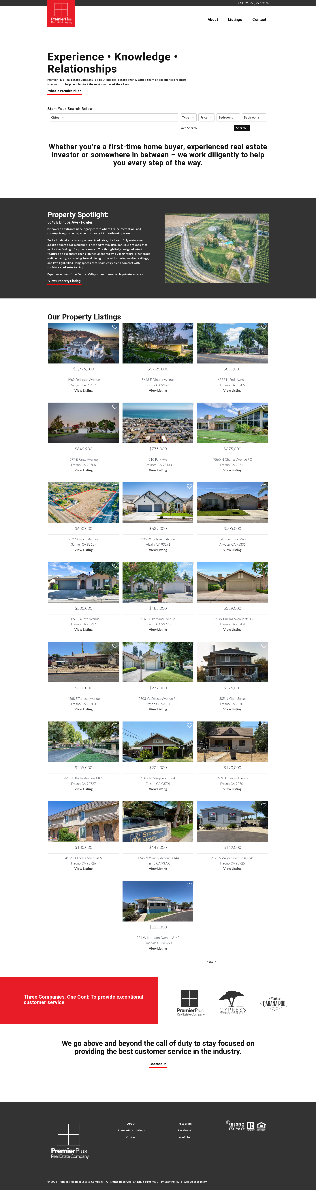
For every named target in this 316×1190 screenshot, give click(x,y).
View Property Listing (64, 281)
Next (210, 961)
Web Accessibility (195, 1181)
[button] (113, 117)
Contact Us (158, 1064)
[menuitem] (212, 19)
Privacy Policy (170, 1181)
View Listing (83, 390)
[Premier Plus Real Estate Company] (61, 13)
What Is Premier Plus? (64, 91)
